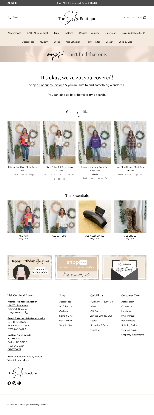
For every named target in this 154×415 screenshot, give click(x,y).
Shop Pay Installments (132, 334)
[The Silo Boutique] (77, 17)
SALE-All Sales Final (37, 32)
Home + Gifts (93, 41)
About (93, 306)
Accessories (28, 41)
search (100, 95)
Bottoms (69, 32)
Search (93, 320)
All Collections (66, 306)
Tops (56, 32)
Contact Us (126, 306)
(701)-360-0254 (16, 345)
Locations (126, 311)
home (81, 95)
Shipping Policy (129, 325)
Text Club (95, 330)
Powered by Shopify (37, 404)
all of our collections (50, 85)
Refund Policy (128, 320)
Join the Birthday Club (101, 315)
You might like (77, 111)
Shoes (57, 41)
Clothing (63, 311)
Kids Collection (73, 41)
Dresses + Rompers (89, 32)
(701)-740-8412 (16, 329)
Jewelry (44, 41)
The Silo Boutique (21, 404)
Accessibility (127, 301)
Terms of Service (129, 330)
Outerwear (110, 32)
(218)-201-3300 (16, 312)
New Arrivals (14, 32)
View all (77, 116)
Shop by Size (125, 41)
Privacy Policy (128, 315)
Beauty (109, 41)
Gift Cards (95, 311)
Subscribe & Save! (99, 325)
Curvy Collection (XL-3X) (134, 32)
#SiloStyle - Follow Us (101, 301)
